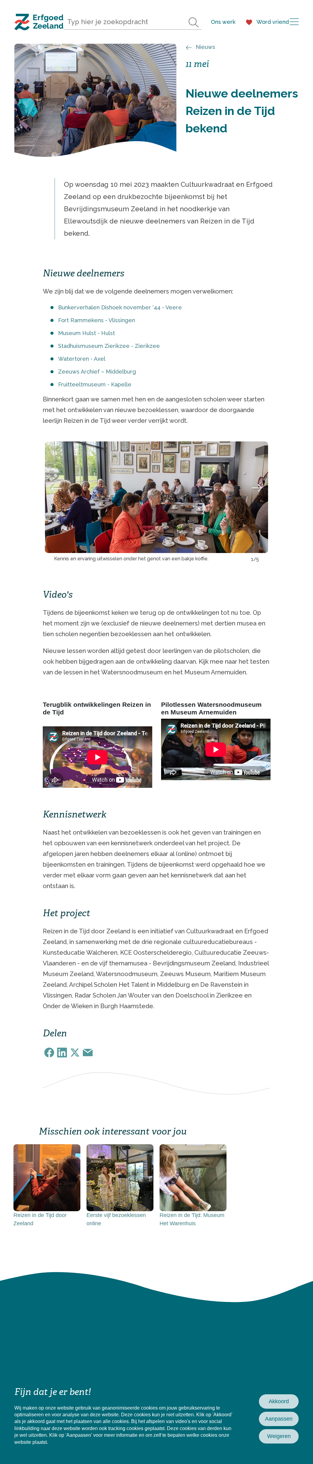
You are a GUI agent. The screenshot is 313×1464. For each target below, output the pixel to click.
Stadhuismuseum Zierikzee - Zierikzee (109, 346)
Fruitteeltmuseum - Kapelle (94, 384)
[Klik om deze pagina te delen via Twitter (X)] (74, 1052)
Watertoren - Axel (81, 359)
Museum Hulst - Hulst (86, 333)
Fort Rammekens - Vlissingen (96, 320)
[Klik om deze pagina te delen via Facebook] (49, 1052)
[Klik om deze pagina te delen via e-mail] (87, 1052)
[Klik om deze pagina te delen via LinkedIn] (62, 1052)
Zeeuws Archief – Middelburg (97, 371)
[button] (56, 488)
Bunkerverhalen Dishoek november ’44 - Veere (120, 307)
